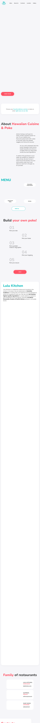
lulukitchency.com (27, 686)
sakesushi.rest (26, 706)
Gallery (34, 3)
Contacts (22, 3)
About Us (16, 3)
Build (20, 272)
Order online (7, 94)
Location (29, 3)
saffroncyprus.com (27, 696)
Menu (11, 3)
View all (17, 208)
